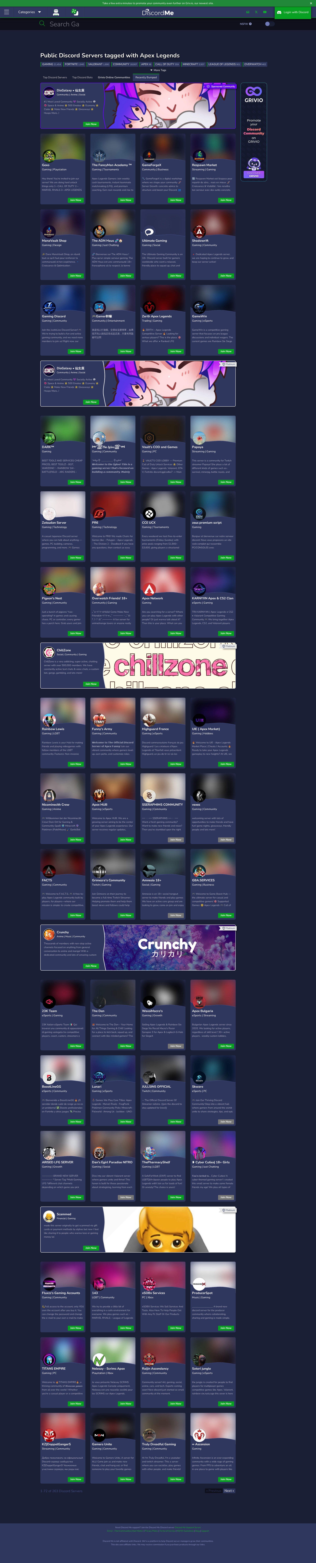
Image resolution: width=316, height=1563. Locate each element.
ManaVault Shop (54, 241)
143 (95, 1293)
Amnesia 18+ (151, 880)
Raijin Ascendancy (155, 1369)
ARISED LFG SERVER (57, 1162)
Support (205, 1530)
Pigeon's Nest (52, 598)
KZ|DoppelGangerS (56, 1444)
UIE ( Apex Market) (206, 729)
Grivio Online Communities (114, 77)
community (125, 64)
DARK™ (48, 447)
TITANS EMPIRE (54, 1369)
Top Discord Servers (55, 77)
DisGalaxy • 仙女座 (70, 90)
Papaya (197, 447)
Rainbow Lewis (53, 729)
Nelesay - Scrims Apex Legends (108, 1371)
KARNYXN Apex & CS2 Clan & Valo (212, 601)
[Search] (42, 23)
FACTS (47, 880)
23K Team (49, 1011)
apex (146, 64)
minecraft (193, 64)
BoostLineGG (51, 1087)
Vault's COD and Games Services (159, 449)
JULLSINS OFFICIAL (156, 1087)
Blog (197, 1530)
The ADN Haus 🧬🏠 (107, 241)
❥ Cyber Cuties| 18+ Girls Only (211, 1165)
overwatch (255, 64)
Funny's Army (102, 729)
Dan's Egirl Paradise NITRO (112, 1162)
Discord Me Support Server (188, 1527)
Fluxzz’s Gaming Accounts (61, 1293)
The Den (98, 1011)
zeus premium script (207, 523)
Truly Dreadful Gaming (159, 1444)
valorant (98, 64)
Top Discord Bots (82, 77)
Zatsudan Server (54, 523)
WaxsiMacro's (152, 1011)
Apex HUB (99, 805)
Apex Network (152, 598)
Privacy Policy (151, 1530)
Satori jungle (201, 1369)
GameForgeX (151, 165)
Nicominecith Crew (55, 805)
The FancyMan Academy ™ (112, 165)
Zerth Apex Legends (157, 316)
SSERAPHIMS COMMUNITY (162, 805)
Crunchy (63, 932)
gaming (51, 64)
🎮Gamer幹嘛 (102, 316)
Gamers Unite (102, 1444)
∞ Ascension (201, 1444)
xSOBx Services (153, 1293)
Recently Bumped (146, 77)
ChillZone (64, 650)
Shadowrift (200, 241)
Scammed (64, 1214)
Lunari (96, 1087)
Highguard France (155, 729)
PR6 (95, 523)
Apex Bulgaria (202, 1011)
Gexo (45, 165)
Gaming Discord (54, 316)
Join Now (91, 124)
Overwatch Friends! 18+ (109, 598)
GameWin (199, 316)
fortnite (74, 64)
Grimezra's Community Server (108, 883)
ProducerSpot (202, 1293)
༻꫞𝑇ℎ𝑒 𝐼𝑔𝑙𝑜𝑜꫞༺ (108, 447)
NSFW (244, 24)
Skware (197, 1087)
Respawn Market (204, 165)
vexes (196, 805)
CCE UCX (149, 523)
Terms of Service (167, 1530)
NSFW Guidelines (185, 1530)
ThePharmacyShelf (156, 1162)
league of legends (224, 64)
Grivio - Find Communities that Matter (125, 1530)
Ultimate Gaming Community (154, 243)
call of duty (167, 64)
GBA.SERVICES (203, 880)
